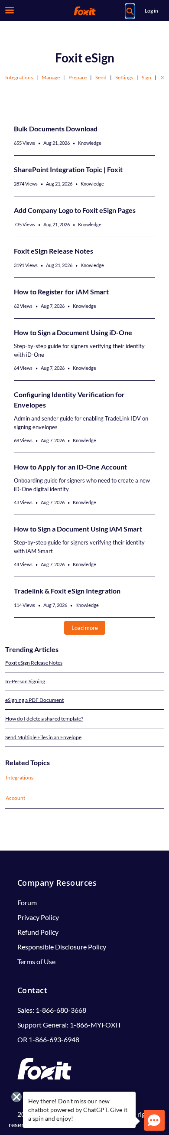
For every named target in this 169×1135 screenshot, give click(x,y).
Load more (85, 627)
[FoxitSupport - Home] (84, 11)
